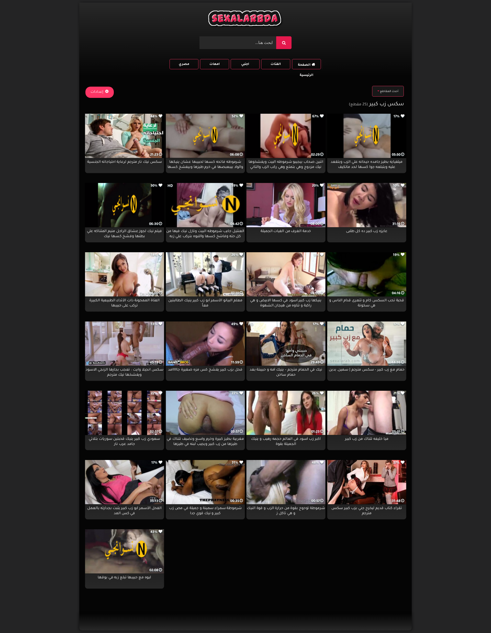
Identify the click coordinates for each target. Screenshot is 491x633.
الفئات (276, 64)
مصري (184, 64)
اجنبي (245, 64)
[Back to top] (475, 618)
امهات (214, 64)
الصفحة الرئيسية (305, 66)
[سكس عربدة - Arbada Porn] (245, 19)
